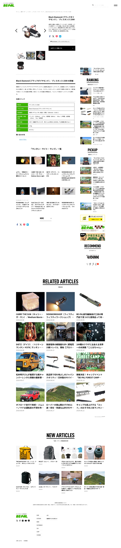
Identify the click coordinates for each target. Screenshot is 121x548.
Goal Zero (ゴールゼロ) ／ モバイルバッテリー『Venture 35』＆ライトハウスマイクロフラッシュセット (38, 206)
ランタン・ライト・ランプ (38, 11)
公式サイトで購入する (56, 48)
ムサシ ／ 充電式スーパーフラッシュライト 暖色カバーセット (23, 174)
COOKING (39, 535)
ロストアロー (23, 139)
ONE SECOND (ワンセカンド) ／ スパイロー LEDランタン (53, 204)
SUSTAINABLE (40, 525)
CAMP (38, 531)
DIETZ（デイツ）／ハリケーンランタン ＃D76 (53, 174)
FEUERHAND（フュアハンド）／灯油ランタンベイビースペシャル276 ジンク (22, 205)
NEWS (38, 522)
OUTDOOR (39, 518)
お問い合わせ (19, 540)
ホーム (17, 11)
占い (48, 515)
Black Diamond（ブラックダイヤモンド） (61, 41)
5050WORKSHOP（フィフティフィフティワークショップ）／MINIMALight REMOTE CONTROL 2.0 (68, 176)
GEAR (38, 515)
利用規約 (26, 540)
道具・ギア (23, 11)
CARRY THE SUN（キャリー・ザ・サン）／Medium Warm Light (37, 174)
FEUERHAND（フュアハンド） (22, 200)
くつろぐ (29, 11)
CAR (37, 528)
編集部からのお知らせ (52, 518)
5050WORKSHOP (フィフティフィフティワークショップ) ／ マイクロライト (68, 205)
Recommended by (98, 416)
